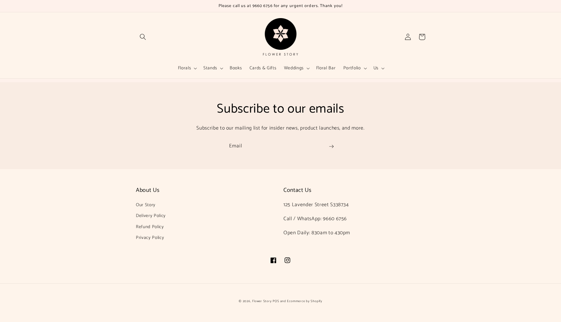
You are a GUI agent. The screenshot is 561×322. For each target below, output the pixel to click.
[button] (143, 37)
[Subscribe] (331, 146)
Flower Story (261, 301)
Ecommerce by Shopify (304, 301)
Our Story (145, 205)
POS (276, 301)
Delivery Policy (151, 215)
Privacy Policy (150, 237)
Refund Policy (150, 226)
